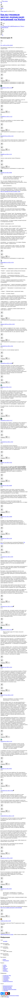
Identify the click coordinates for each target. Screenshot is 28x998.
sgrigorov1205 (4, 324)
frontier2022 (3, 815)
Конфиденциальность (8, 981)
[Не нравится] (2, 78)
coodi (2, 920)
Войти (4, 959)
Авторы (5, 969)
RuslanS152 (3, 136)
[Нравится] (2, 75)
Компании (5, 968)
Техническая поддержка (13, 995)
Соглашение (6, 980)
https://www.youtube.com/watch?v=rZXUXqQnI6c (11, 907)
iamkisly (2, 462)
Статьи (4, 965)
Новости (5, 966)
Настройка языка (4, 995)
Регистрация (6, 960)
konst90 (2, 116)
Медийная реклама (7, 987)
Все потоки (5, 1)
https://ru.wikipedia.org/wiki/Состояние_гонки (10, 191)
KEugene (2, 858)
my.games (5, 941)
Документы (5, 979)
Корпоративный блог (8, 985)
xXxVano (2, 346)
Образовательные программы (9, 989)
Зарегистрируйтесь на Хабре (7, 934)
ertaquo (2, 387)
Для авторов (6, 976)
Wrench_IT (3, 695)
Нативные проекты (7, 988)
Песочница (5, 971)
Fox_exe (2, 45)
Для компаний (6, 977)
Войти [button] (2, 8)
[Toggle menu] (1, 1)
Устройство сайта (7, 975)
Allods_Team (3, 11)
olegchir (2, 87)
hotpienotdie (3, 262)
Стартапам (5, 990)
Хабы (4, 967)
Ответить (3, 80)
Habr (8, 996)
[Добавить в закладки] (6, 80)
